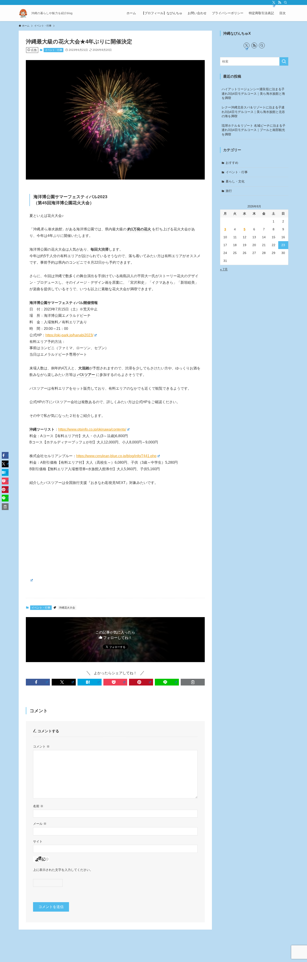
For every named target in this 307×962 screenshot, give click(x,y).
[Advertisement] (115, 524)
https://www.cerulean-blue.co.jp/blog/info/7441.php (116, 456)
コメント (41, 746)
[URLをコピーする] (193, 682)
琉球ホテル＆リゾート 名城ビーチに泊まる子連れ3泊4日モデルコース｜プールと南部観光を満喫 (253, 130)
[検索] (285, 2)
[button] (38, 682)
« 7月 (224, 269)
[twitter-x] (274, 2)
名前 (38, 806)
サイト (37, 841)
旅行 (229, 191)
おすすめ (232, 162)
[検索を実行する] (283, 61)
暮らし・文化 (235, 181)
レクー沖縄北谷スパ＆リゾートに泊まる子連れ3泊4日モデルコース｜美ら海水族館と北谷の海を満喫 (253, 112)
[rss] (280, 2)
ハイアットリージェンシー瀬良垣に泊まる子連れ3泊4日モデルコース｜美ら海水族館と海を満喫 (253, 93)
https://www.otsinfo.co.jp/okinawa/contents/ (92, 429)
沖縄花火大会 (67, 607)
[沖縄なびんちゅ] (23, 13)
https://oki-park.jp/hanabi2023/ (69, 335)
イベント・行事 (53, 50)
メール (40, 823)
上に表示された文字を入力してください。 (63, 870)
